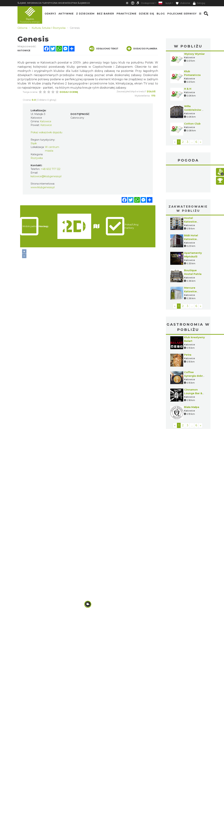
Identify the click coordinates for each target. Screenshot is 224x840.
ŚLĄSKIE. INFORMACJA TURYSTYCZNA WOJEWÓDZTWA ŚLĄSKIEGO (54, 3)
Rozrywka (37, 158)
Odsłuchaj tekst (107, 48)
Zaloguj (201, 3)
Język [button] (168, 3)
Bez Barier (105, 13)
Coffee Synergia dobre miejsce (194, 376)
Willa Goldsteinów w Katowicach (194, 110)
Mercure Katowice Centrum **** (192, 291)
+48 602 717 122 (50, 169)
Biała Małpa (191, 407)
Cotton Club (192, 123)
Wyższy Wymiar (194, 53)
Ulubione (184, 3)
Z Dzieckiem (85, 13)
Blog (161, 13)
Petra (187, 354)
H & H (187, 88)
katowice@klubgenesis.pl (46, 176)
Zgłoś (151, 91)
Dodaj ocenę (69, 92)
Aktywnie (66, 13)
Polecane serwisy (182, 13)
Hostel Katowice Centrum (190, 221)
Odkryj (50, 13)
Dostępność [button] (148, 3)
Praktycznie (126, 13)
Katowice (188, 179)
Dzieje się (146, 13)
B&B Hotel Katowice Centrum (191, 239)
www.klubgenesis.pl (43, 187)
